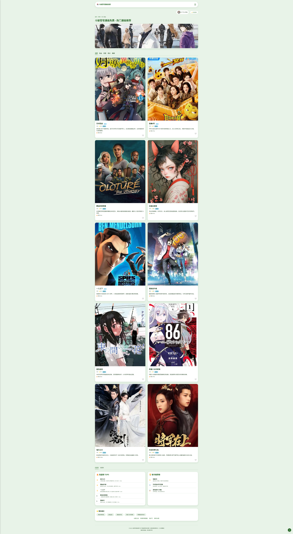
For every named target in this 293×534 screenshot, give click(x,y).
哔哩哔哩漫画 (144, 518)
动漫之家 (136, 518)
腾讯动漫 (156, 518)
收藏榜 (102, 467)
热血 (100, 53)
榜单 (99, 17)
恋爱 (104, 53)
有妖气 (151, 518)
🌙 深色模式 (194, 12)
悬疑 (113, 53)
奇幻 (109, 53)
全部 (96, 53)
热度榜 (97, 467)
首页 (96, 17)
